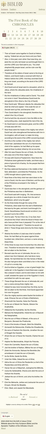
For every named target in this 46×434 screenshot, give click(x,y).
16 (25, 35)
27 (31, 38)
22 (10, 38)
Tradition (13, 9)
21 (6, 38)
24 (19, 38)
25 (23, 38)
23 (14, 38)
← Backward (13, 397)
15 (21, 35)
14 (17, 35)
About (3, 428)
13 (12, 35)
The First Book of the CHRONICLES (23, 22)
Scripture (4, 9)
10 (42, 31)
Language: (4, 412)
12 (8, 35)
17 (29, 35)
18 (33, 35)
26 (27, 38)
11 (4, 35)
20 (42, 35)
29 (40, 38)
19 (37, 35)
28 (35, 38)
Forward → (33, 397)
